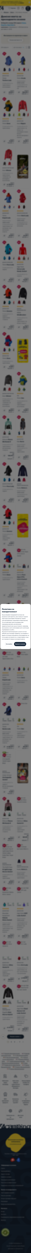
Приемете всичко (20, 644)
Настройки (9, 644)
